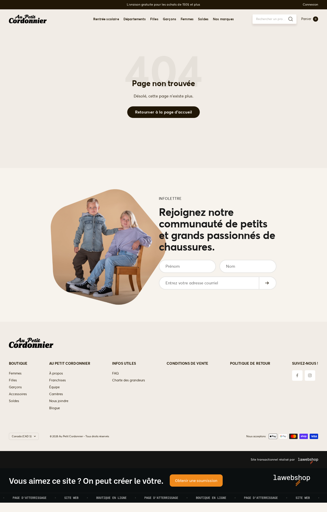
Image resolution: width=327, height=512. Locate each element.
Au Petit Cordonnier (70, 363)
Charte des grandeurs (128, 380)
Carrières (56, 394)
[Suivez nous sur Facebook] (297, 375)
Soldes (203, 19)
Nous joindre (58, 401)
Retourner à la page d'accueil (163, 112)
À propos (56, 373)
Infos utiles (124, 363)
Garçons (169, 19)
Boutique (18, 363)
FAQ (115, 373)
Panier (309, 19)
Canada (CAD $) (22, 436)
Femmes (187, 19)
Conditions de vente (187, 363)
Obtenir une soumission (196, 480)
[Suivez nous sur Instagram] (310, 375)
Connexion (310, 4)
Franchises (57, 380)
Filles (154, 19)
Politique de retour (250, 363)
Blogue (54, 408)
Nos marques (223, 19)
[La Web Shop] (306, 459)
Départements (134, 19)
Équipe (54, 387)
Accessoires (18, 394)
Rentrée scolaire (106, 19)
